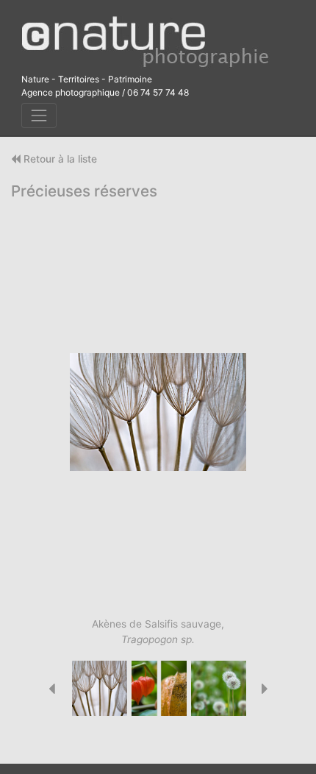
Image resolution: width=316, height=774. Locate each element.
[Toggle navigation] (39, 116)
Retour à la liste (59, 159)
